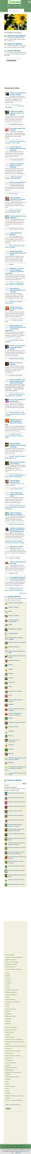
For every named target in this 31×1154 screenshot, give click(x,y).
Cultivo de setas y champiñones (14, 1039)
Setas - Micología (10, 1086)
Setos (7, 1088)
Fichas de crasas (12, 820)
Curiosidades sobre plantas (16, 124)
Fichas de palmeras (13, 797)
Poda (7, 1081)
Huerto (7, 1006)
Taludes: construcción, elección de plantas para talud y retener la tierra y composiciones (15, 507)
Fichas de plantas (14, 44)
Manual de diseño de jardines (16, 229)
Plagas (10, 624)
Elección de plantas (14, 646)
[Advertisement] (17, 74)
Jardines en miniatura (14, 558)
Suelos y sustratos (14, 607)
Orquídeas (11, 731)
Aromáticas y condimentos (13, 1001)
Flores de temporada (11, 994)
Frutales (11, 669)
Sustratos (8, 1093)
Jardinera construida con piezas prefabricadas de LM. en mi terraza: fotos (17, 529)
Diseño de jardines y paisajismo (17, 642)
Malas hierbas (9, 1070)
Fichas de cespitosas (14, 847)
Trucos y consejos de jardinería (14, 1100)
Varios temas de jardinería (16, 159)
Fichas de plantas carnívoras (16, 875)
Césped (11, 718)
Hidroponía (9, 1058)
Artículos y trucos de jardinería (14, 957)
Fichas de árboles (13, 793)
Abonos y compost (14, 615)
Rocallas (11, 264)
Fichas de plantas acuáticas (15, 838)
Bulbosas (11, 704)
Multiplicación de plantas (15, 629)
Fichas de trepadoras (14, 806)
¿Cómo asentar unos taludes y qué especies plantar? (17, 494)
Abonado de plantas (11, 1027)
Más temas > (23, 593)
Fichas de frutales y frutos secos (17, 856)
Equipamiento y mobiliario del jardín (15, 1046)
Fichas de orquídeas (14, 870)
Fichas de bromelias (13, 879)
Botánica (8, 1034)
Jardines (8, 1065)
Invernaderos (9, 1060)
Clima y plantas (10, 1037)
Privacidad (22, 1145)
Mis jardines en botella (16, 546)
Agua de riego (9, 1032)
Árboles (11, 664)
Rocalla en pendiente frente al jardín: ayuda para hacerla (18, 253)
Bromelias (11, 744)
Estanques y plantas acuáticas (17, 722)
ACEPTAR (17, 1152)
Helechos (11, 749)
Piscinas (8, 1079)
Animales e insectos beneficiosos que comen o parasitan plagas (14, 436)
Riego (10, 611)
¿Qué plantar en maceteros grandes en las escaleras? (17, 290)
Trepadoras (12, 682)
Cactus (10, 686)
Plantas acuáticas (10, 999)
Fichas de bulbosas (13, 833)
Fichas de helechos (13, 884)
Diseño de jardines (11, 959)
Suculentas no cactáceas (15, 691)
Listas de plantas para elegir (13, 969)
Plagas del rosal (13, 573)
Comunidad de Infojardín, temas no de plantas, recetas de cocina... (15, 768)
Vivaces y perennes (11, 992)
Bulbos (8, 997)
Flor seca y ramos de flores (13, 1050)
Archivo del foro (14, 51)
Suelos (7, 1091)
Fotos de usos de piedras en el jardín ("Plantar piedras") (17, 347)
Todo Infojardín (10, 954)
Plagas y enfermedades (12, 962)
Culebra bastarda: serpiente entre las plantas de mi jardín (18, 445)
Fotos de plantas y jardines (13, 1055)
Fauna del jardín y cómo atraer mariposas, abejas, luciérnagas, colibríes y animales (15, 414)
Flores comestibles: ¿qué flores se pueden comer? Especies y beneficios (17, 381)
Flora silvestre (9, 1053)
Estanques (9, 1048)
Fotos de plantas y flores (16, 488)
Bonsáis (11, 735)
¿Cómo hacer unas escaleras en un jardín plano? (16, 308)
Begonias (11, 753)
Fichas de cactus (12, 815)
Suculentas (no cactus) (12, 990)
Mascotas (11, 762)
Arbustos (11, 677)
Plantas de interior (13, 726)
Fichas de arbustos (13, 801)
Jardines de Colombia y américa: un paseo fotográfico (17, 165)
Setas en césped (13, 193)
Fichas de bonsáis (13, 866)
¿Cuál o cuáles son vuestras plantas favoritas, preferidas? (18, 148)
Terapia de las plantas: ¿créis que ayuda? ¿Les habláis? (17, 113)
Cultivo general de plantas (16, 602)
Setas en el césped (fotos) (17, 182)
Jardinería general (13, 633)
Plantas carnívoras (11, 1016)
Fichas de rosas (12, 811)
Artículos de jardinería (16, 36)
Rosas (10, 695)
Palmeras (11, 673)
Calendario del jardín (11, 964)
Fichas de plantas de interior (16, 861)
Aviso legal (15, 1145)
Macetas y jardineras (14, 660)
